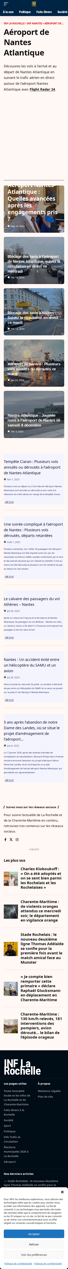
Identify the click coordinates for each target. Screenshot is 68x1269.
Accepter (34, 1234)
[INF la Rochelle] (34, 4)
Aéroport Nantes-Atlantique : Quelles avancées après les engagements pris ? (32, 202)
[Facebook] (5, 840)
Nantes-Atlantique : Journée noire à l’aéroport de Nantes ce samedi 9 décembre (34, 420)
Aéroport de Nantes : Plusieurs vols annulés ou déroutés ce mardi (34, 369)
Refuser (34, 1244)
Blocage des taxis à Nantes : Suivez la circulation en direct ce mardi (33, 318)
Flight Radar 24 (42, 89)
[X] (11, 840)
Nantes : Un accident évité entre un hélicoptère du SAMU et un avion (31, 665)
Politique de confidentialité (18, 1263)
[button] (62, 1192)
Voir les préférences (34, 1255)
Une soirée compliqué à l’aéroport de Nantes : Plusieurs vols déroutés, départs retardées (33, 530)
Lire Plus (9, 502)
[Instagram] (17, 840)
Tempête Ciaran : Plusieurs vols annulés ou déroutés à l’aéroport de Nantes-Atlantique (32, 467)
